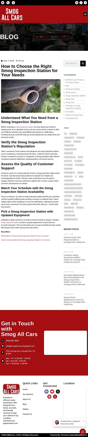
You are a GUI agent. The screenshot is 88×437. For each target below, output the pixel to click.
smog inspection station (24, 127)
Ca (65, 134)
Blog (24, 404)
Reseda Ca (68, 176)
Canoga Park (69, 145)
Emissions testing (73, 89)
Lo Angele (78, 161)
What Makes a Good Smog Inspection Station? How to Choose (25, 236)
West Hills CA (69, 207)
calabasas (73, 134)
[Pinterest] (49, 397)
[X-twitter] (58, 392)
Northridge (68, 169)
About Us (26, 399)
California (77, 141)
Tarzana (67, 200)
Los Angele (68, 165)
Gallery (25, 409)
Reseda (80, 172)
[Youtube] (52, 392)
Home (25, 389)
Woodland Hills (69, 215)
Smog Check (71, 92)
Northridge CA (69, 172)
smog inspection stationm (73, 188)
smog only (68, 196)
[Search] (83, 63)
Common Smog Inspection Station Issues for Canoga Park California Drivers (74, 258)
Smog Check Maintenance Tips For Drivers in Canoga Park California (74, 300)
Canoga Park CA (70, 149)
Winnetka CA (69, 211)
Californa (67, 141)
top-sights (70, 111)
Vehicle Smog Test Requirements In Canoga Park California (74, 239)
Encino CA (68, 161)
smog (81, 176)
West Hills (74, 204)
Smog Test (70, 102)
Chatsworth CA (69, 157)
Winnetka (80, 207)
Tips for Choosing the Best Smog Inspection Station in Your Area (25, 240)
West (66, 204)
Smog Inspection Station (76, 96)
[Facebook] (46, 392)
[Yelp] (55, 397)
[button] (85, 14)
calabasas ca (69, 138)
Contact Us (27, 414)
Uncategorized (72, 118)
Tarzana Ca (77, 200)
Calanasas (80, 138)
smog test (78, 196)
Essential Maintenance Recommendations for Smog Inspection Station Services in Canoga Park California (74, 279)
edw (67, 86)
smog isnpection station (72, 192)
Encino (80, 157)
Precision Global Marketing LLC (74, 435)
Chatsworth (68, 153)
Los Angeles (79, 165)
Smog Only (70, 99)
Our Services (28, 394)
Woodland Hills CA (70, 219)
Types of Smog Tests (74, 115)
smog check (68, 180)
